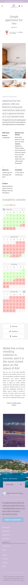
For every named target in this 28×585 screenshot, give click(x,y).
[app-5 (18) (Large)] (8, 83)
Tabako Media (20, 576)
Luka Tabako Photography (17, 580)
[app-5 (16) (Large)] (20, 83)
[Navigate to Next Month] (24, 292)
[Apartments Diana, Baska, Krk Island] (14, 4)
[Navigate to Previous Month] (4, 209)
